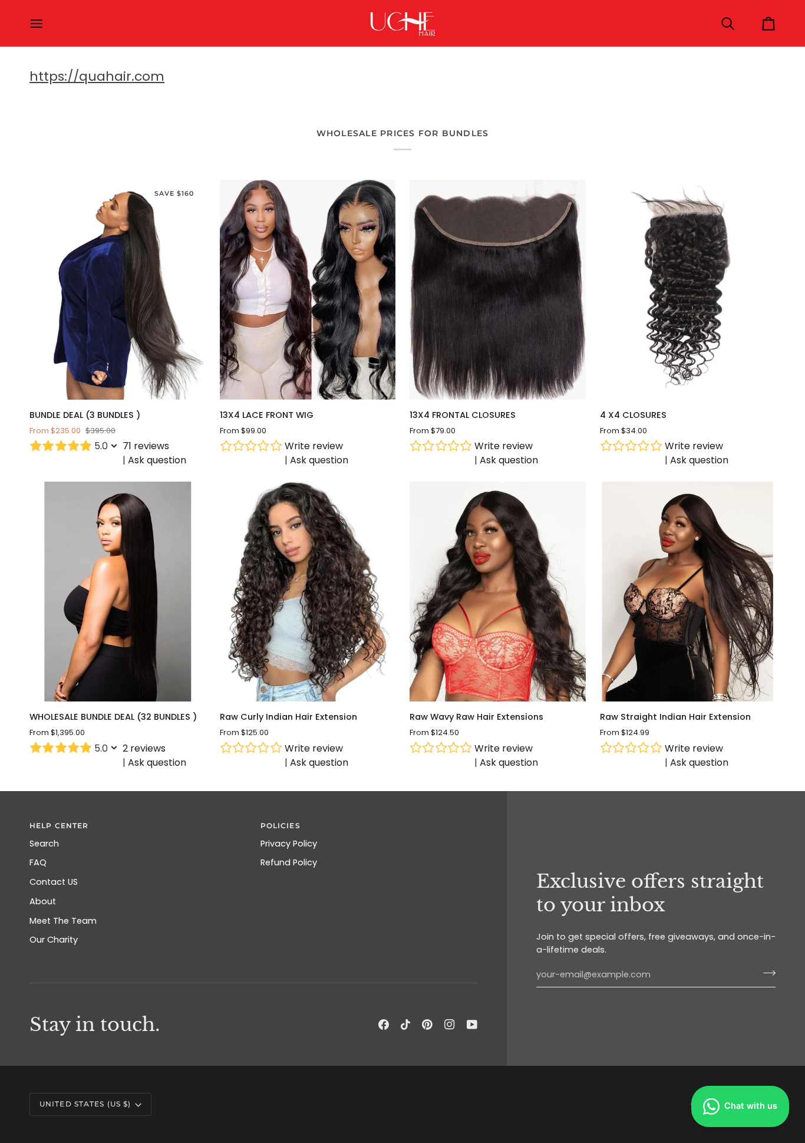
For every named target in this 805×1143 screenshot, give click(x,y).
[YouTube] (472, 1024)
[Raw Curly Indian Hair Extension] (308, 591)
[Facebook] (383, 1024)
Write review (314, 446)
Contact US (53, 882)
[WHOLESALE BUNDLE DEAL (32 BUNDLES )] (117, 591)
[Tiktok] (405, 1024)
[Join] (766, 973)
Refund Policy (288, 862)
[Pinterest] (427, 1024)
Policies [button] (280, 825)
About (42, 901)
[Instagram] (449, 1024)
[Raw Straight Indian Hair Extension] (688, 591)
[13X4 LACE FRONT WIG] (308, 290)
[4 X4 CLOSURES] (688, 290)
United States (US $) (85, 1103)
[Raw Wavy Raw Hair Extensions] (498, 591)
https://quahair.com (96, 76)
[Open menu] (47, 23)
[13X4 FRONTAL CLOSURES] (498, 290)
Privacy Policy (288, 843)
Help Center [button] (58, 825)
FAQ (38, 862)
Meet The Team (63, 921)
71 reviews (146, 446)
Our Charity (53, 940)
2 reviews (144, 748)
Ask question (157, 460)
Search (44, 843)
